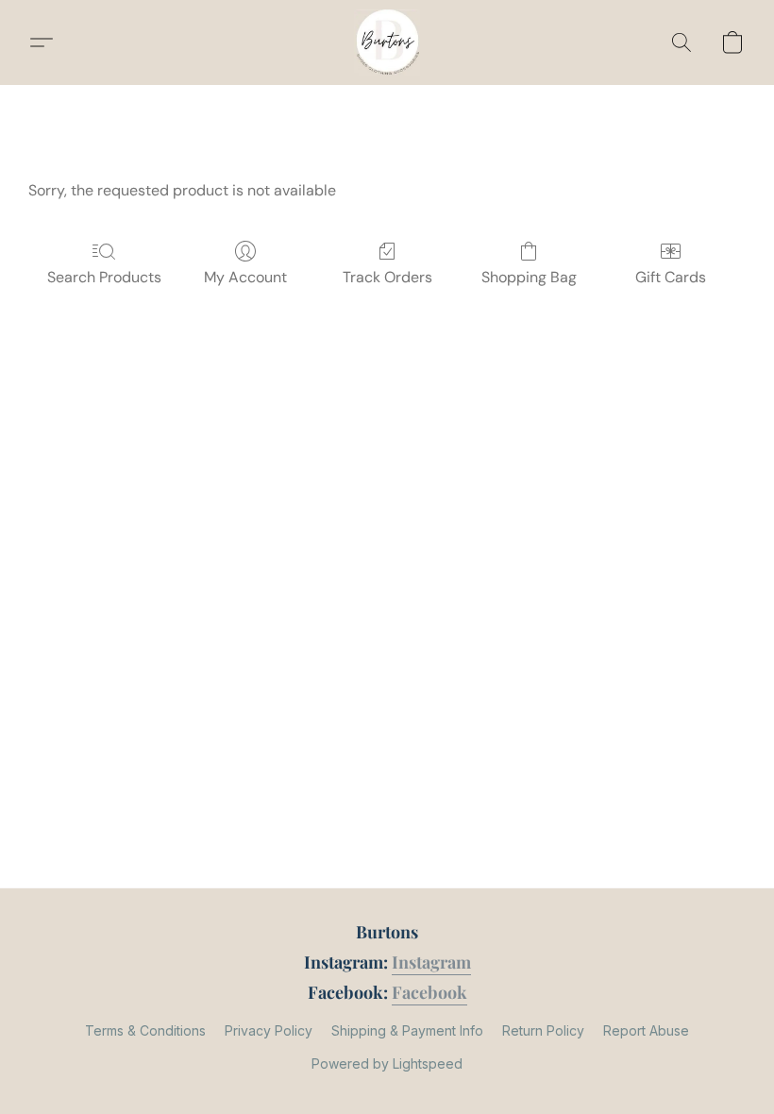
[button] (387, 42)
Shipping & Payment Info (407, 1030)
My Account (245, 277)
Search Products (104, 277)
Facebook (429, 992)
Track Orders (387, 277)
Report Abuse (646, 1030)
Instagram (431, 962)
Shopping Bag (529, 277)
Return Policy (543, 1030)
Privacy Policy (268, 1030)
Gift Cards (670, 277)
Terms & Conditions (145, 1030)
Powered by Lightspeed (387, 1063)
